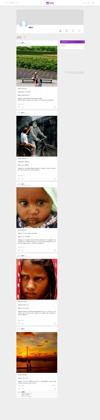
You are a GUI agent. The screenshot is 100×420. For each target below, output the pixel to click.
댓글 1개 (54, 385)
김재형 (23, 392)
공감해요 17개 (21, 175)
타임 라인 (19, 36)
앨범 (25, 36)
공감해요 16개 (21, 247)
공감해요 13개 (21, 320)
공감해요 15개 (21, 385)
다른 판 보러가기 (68, 41)
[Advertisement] (36, 409)
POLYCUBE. (74, 73)
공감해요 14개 (21, 104)
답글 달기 (30, 396)
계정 (93, 3)
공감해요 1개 (24, 396)
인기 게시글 (89, 3)
